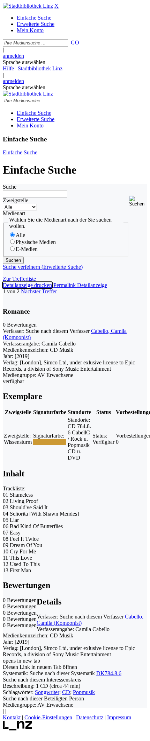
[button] (138, 201)
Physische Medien (36, 242)
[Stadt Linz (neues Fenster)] (17, 729)
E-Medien (27, 249)
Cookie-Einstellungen (48, 717)
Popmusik (84, 692)
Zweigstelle (15, 200)
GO (75, 43)
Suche (9, 187)
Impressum (119, 717)
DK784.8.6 (108, 673)
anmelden (13, 56)
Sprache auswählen (24, 62)
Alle (20, 235)
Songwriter (47, 692)
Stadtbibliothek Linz (40, 68)
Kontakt (12, 717)
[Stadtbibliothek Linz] (28, 6)
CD (66, 692)
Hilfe (8, 68)
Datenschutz (89, 717)
